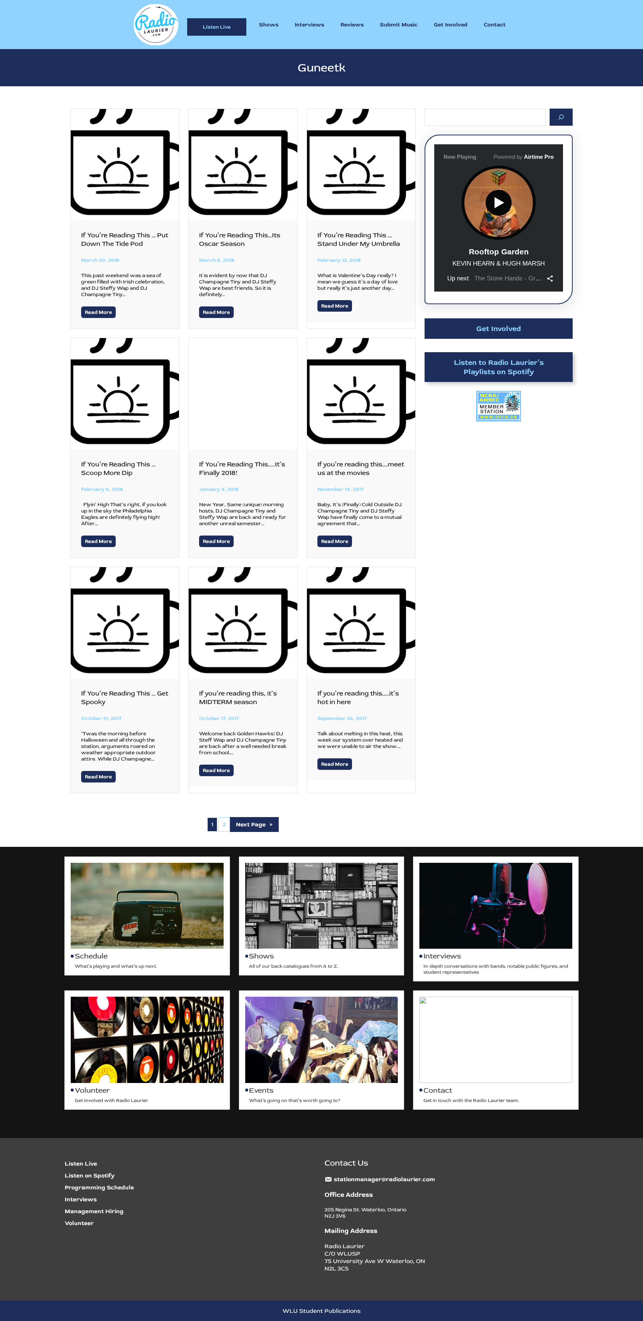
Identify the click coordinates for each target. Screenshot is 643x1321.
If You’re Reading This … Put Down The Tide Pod (124, 239)
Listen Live (217, 27)
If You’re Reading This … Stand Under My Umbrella (358, 239)
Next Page (254, 824)
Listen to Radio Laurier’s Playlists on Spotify (499, 367)
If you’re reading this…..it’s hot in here (358, 697)
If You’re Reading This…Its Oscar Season (239, 239)
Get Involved (498, 328)
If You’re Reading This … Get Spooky (124, 697)
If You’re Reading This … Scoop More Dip (118, 468)
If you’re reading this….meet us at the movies (360, 468)
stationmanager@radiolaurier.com (384, 1179)
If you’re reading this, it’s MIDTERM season (238, 697)
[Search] (561, 117)
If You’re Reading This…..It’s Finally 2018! (242, 468)
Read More (98, 312)
